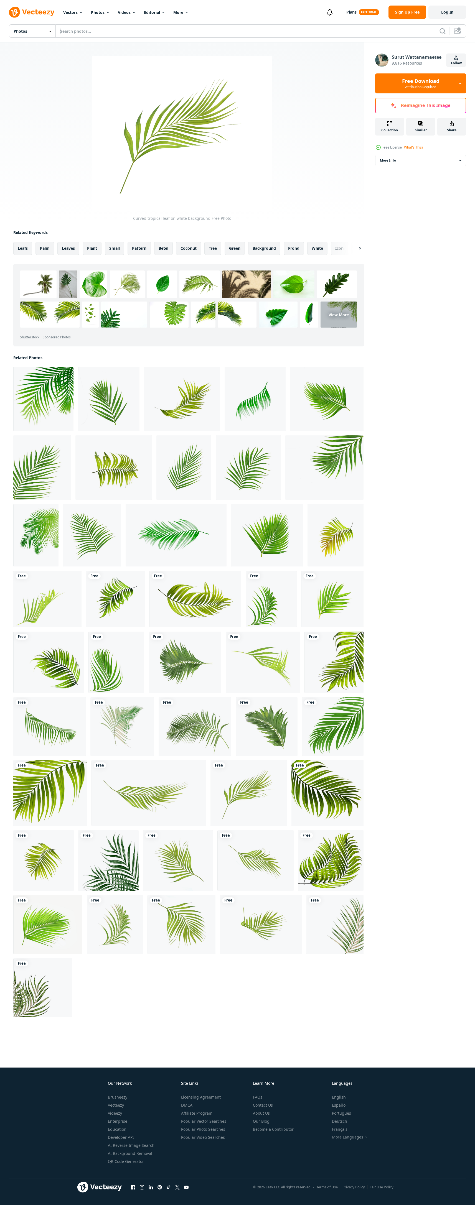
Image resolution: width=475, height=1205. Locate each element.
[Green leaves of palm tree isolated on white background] (43, 399)
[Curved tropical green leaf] (178, 860)
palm (45, 248)
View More (339, 314)
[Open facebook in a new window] (133, 1187)
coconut (189, 248)
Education (117, 1129)
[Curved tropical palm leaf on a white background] (149, 793)
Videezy (115, 1113)
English (339, 1097)
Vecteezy (116, 1105)
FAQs (257, 1097)
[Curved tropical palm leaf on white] (255, 860)
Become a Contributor (273, 1129)
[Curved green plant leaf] (116, 662)
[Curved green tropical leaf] (115, 599)
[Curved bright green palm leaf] (50, 793)
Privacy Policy (353, 1186)
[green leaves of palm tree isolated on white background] (327, 399)
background (264, 248)
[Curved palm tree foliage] (115, 924)
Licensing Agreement (201, 1097)
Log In (447, 12)
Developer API (121, 1137)
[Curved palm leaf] (47, 599)
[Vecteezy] (31, 12)
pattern (139, 248)
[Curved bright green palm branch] (332, 599)
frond (293, 248)
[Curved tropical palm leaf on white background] (261, 924)
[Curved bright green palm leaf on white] (47, 924)
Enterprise (117, 1121)
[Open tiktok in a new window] (168, 1187)
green (234, 248)
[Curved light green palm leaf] (43, 860)
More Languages (347, 1137)
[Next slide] (355, 248)
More (178, 12)
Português (341, 1113)
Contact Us (263, 1105)
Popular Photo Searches (203, 1129)
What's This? (413, 147)
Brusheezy (117, 1097)
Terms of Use (327, 1186)
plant (92, 248)
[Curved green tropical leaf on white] (185, 662)
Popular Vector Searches (203, 1121)
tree (213, 248)
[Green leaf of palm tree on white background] (108, 399)
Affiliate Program (196, 1113)
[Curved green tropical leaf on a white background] (334, 662)
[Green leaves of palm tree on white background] (182, 399)
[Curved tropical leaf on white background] (248, 793)
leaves (68, 248)
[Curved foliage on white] (271, 599)
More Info (388, 160)
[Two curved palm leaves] (331, 860)
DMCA (186, 1105)
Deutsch (339, 1121)
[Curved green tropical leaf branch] (49, 726)
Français (339, 1129)
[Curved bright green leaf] (181, 924)
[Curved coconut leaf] (122, 726)
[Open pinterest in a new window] (160, 1187)
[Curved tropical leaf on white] (263, 662)
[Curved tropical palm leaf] (48, 662)
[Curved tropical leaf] (333, 726)
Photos (98, 12)
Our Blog (261, 1121)
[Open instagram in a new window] (142, 1187)
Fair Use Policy (381, 1186)
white (317, 248)
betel (163, 248)
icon (339, 248)
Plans (351, 12)
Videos (124, 12)
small (114, 248)
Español (339, 1105)
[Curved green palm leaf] (195, 599)
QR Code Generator (126, 1161)
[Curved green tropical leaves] (267, 726)
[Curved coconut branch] (195, 726)
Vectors (70, 12)
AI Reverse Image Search (131, 1145)
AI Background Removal (130, 1153)
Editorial (152, 12)
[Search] (442, 31)
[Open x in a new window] (177, 1187)
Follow (456, 63)
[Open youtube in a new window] (186, 1187)
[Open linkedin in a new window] (151, 1187)
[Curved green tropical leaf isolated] (327, 793)
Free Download (420, 83)
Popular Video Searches (203, 1137)
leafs (23, 248)
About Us (261, 1113)
